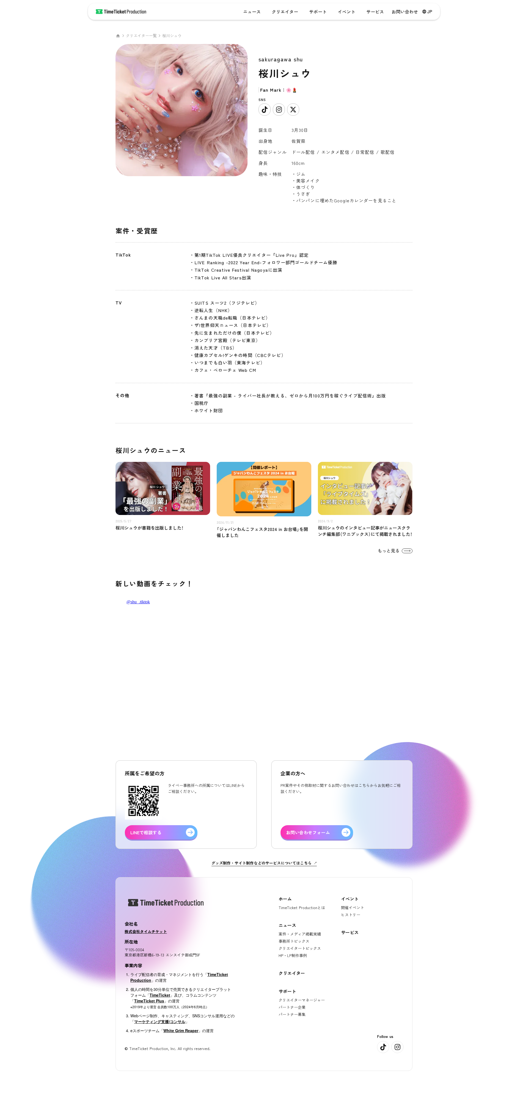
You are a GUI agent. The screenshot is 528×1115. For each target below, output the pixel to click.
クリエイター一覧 (141, 35)
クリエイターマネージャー (302, 1000)
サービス (375, 11)
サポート (318, 11)
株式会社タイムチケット (146, 931)
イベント (346, 11)
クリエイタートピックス (300, 948)
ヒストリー (350, 914)
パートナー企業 (292, 1007)
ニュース (252, 11)
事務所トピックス (294, 941)
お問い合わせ (405, 11)
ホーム (285, 898)
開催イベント (352, 907)
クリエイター (285, 11)
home (118, 35)
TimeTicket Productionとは (302, 907)
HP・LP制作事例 (293, 955)
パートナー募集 (292, 1014)
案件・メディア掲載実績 (300, 934)
